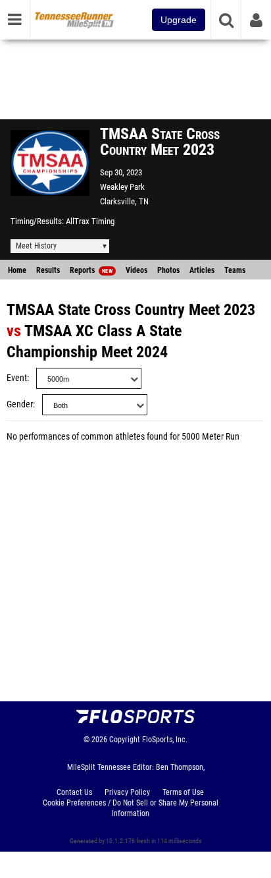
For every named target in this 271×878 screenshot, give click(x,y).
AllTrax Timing (90, 221)
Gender (20, 404)
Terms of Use (183, 792)
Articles (201, 270)
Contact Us (74, 792)
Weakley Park (122, 187)
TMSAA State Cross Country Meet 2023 (131, 310)
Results (48, 270)
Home (17, 270)
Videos (136, 270)
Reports (91, 270)
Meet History (36, 245)
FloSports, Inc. (164, 739)
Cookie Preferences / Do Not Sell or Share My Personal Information (130, 808)
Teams (234, 270)
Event (17, 378)
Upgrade (178, 20)
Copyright (124, 739)
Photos (168, 270)
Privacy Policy (127, 792)
